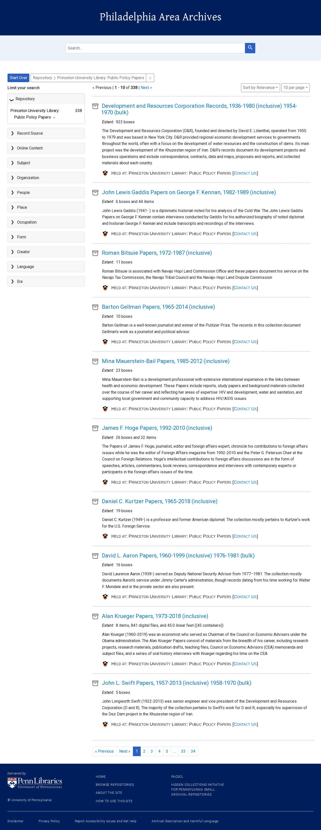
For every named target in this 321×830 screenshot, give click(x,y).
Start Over (18, 77)
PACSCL (177, 777)
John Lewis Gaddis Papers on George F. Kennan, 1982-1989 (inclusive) (189, 192)
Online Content (30, 148)
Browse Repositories (115, 785)
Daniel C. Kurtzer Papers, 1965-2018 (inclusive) (160, 501)
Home (101, 777)
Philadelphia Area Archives (160, 17)
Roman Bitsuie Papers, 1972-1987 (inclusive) (157, 253)
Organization (28, 177)
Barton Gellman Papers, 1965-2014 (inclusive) (158, 307)
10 (293, 87)
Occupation (27, 222)
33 (183, 751)
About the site (109, 793)
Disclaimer (16, 821)
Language (25, 266)
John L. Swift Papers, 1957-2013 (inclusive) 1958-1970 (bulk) (177, 683)
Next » (146, 87)
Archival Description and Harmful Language (185, 821)
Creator (23, 251)
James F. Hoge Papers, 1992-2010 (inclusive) (157, 428)
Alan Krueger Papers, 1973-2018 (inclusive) (155, 616)
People (23, 192)
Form (21, 237)
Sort (259, 87)
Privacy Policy (49, 821)
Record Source (30, 133)
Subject (23, 163)
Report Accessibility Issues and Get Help (106, 821)
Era (20, 281)
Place (22, 207)
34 (193, 751)
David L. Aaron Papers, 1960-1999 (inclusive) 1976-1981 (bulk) (178, 555)
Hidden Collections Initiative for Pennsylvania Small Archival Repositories (197, 789)
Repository (25, 98)
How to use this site (114, 801)
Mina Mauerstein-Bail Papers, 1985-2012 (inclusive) (166, 361)
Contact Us (245, 173)
